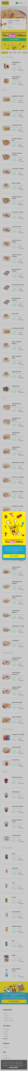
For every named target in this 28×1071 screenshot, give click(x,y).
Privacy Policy (14, 1067)
